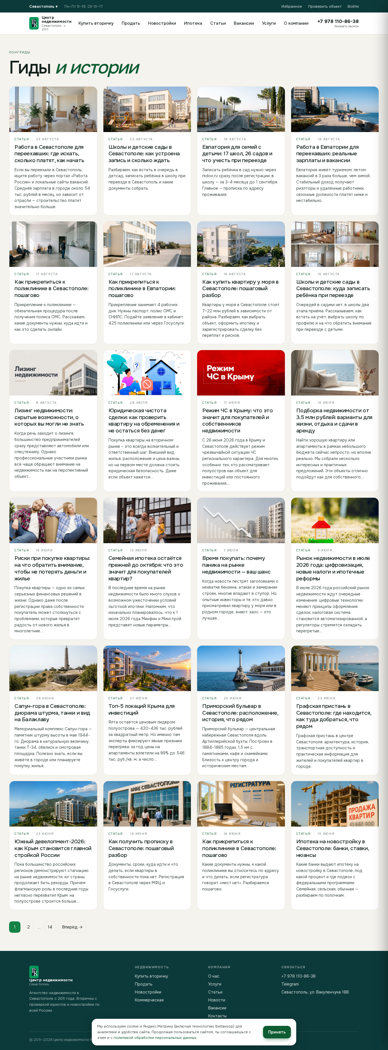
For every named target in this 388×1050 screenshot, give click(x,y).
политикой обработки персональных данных (155, 1037)
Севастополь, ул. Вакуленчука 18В (315, 992)
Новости (216, 1000)
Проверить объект (324, 6)
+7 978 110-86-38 (298, 976)
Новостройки (162, 23)
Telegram (290, 984)
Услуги (269, 23)
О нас (213, 976)
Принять (277, 1032)
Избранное (291, 6)
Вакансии (244, 23)
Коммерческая (149, 1000)
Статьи (218, 23)
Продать (131, 23)
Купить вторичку (96, 23)
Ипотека (193, 23)
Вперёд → (72, 927)
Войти (353, 6)
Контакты (217, 1015)
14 (50, 927)
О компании (296, 23)
